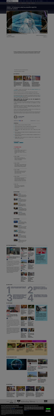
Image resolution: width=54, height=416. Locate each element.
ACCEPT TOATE (48, 408)
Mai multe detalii (13, 408)
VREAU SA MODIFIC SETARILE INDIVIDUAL (47, 411)
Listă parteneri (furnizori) (26, 410)
